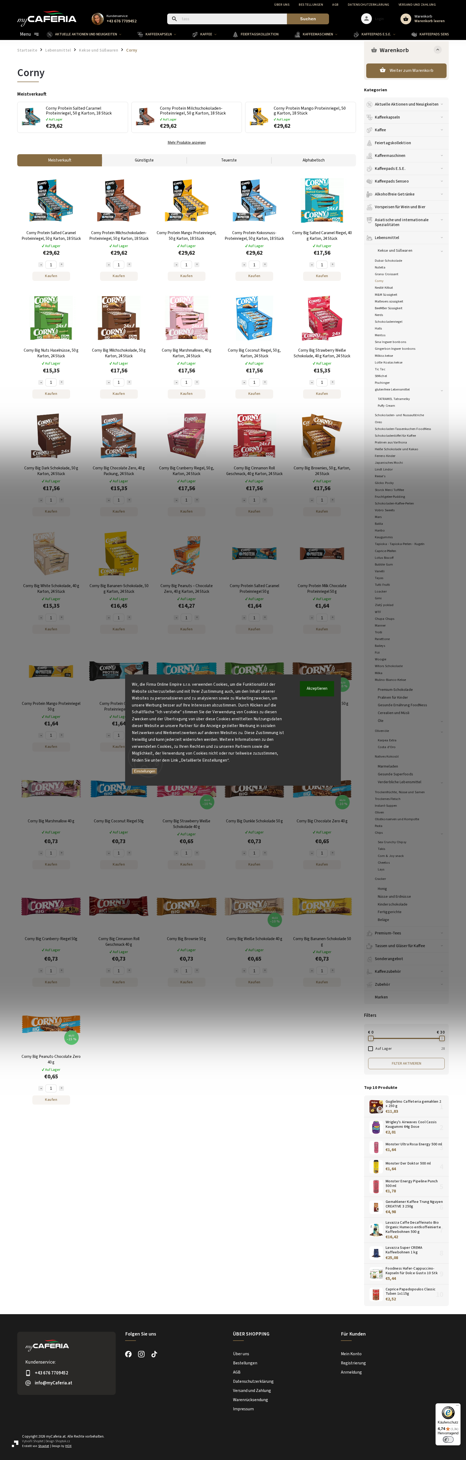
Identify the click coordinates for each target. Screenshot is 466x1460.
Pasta (379, 825)
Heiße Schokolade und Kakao (397, 449)
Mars (378, 516)
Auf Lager (410, 1048)
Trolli (378, 632)
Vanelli (380, 571)
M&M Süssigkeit (386, 294)
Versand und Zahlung (417, 4)
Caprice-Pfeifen (385, 551)
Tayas (379, 578)
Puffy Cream (386, 405)
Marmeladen (388, 766)
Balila (379, 523)
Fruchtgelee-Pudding (390, 496)
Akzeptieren (317, 688)
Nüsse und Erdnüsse (394, 896)
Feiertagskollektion (393, 143)
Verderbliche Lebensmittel (400, 782)
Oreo (378, 422)
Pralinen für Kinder (393, 697)
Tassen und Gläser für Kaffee (400, 946)
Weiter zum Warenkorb (411, 70)
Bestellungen (311, 4)
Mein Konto (351, 1354)
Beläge (383, 920)
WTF (378, 612)
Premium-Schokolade (395, 689)
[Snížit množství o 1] (40, 264)
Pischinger (382, 382)
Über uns (282, 4)
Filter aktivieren (406, 1063)
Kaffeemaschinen (390, 156)
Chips (379, 832)
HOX (68, 1446)
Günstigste (144, 160)
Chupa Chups (384, 618)
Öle (380, 721)
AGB (335, 4)
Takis (381, 848)
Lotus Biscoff (384, 557)
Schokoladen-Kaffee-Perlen (394, 503)
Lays (381, 869)
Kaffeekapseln (387, 117)
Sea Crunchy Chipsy (392, 842)
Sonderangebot (389, 959)
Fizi (377, 652)
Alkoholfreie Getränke (394, 194)
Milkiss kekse (384, 355)
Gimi (378, 598)
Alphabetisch (314, 160)
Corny (379, 280)
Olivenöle (382, 730)
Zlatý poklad (384, 605)
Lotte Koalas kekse (388, 362)
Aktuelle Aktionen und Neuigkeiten (406, 104)
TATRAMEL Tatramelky (394, 398)
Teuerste (229, 160)
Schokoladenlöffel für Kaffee (395, 435)
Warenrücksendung (250, 1400)
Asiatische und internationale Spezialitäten (402, 222)
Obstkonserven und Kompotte (397, 819)
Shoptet (38, 1441)
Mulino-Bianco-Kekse (390, 679)
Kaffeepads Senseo (392, 181)
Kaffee (380, 130)
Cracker (380, 878)
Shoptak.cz (62, 1441)
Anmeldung (351, 1372)
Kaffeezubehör (388, 971)
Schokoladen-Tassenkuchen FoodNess (403, 428)
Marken (381, 997)
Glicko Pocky (384, 482)
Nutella (380, 267)
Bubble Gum (384, 564)
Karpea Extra (387, 740)
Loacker (381, 591)
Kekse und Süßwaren (395, 250)
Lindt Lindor (384, 469)
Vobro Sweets (385, 510)
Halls (378, 328)
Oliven (379, 812)
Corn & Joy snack (391, 855)
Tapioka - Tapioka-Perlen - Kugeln (399, 543)
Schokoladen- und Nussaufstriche (399, 415)
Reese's (380, 476)
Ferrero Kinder (385, 455)
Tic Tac (380, 369)
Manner (380, 625)
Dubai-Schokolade (388, 260)
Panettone (382, 639)
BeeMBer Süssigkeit (388, 308)
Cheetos (384, 862)
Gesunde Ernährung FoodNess (402, 705)
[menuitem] (88, 34)
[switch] (448, 1439)
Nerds (379, 314)
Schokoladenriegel (388, 321)
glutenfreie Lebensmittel (392, 389)
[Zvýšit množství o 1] (61, 264)
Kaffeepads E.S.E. (390, 168)
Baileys (380, 645)
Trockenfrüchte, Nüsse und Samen (400, 792)
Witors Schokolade (389, 666)
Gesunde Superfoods (395, 774)
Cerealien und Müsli (393, 713)
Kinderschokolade (393, 904)
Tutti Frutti (382, 584)
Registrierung (353, 1363)
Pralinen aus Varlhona (391, 442)
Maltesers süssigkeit (389, 301)
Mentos (380, 335)
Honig (382, 889)
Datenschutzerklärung (368, 4)
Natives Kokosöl (387, 756)
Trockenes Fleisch (387, 798)
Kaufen (51, 276)
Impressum (243, 1409)
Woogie (380, 659)
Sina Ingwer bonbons (390, 341)
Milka (379, 673)
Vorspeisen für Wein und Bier (400, 207)
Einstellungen (144, 771)
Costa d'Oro (387, 747)
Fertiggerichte (390, 912)
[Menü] (457, 1406)
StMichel (381, 376)
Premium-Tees (388, 933)
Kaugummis (384, 537)
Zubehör (382, 984)
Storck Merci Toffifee (389, 489)
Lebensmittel (387, 238)
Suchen (308, 18)
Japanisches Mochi (389, 462)
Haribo (380, 530)
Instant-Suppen (386, 805)
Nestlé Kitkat (384, 287)
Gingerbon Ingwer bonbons (395, 348)
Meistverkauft (59, 160)
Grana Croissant (387, 274)
